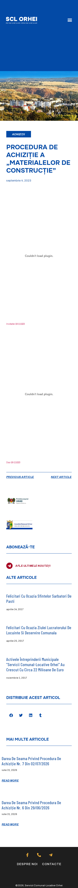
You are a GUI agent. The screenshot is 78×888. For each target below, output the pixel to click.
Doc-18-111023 (13, 462)
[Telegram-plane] (50, 855)
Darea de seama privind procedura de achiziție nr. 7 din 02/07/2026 (31, 761)
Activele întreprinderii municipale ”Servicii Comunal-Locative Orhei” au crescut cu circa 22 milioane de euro (35, 664)
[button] (69, 20)
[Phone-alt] (39, 855)
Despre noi (27, 864)
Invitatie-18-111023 (15, 324)
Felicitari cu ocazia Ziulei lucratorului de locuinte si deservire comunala (38, 630)
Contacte (51, 864)
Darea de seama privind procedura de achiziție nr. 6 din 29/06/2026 (31, 805)
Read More (10, 780)
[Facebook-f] (27, 855)
